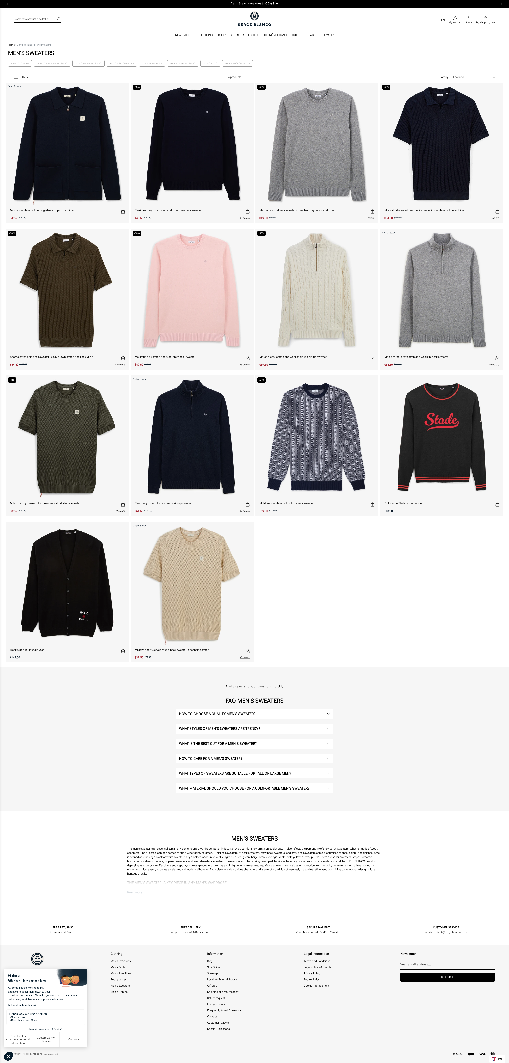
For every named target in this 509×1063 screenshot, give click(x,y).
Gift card (212, 985)
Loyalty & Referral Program (223, 979)
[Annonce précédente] (7, 4)
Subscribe (447, 977)
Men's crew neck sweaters (52, 63)
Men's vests (210, 63)
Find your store (216, 1004)
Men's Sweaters (120, 985)
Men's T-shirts (119, 991)
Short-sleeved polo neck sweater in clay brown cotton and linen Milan (51, 356)
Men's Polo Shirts (121, 973)
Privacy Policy (312, 973)
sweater (178, 857)
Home (11, 44)
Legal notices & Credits (317, 967)
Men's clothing (25, 44)
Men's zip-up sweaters (182, 63)
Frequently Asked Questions (224, 1010)
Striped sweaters (152, 63)
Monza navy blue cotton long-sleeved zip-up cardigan (42, 210)
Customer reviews (218, 1022)
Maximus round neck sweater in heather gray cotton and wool (296, 210)
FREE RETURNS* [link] (62, 927)
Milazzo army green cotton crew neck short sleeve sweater (45, 503)
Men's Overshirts (121, 961)
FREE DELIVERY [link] (191, 927)
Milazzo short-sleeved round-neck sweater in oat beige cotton (172, 649)
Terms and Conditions (317, 961)
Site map (212, 973)
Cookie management (316, 985)
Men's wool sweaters (237, 63)
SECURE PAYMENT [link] (318, 927)
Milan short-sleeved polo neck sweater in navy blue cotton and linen (424, 210)
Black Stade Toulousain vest (27, 649)
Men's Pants (118, 967)
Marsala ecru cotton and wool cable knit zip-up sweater (293, 356)
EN (500, 1059)
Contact (212, 1016)
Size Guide (213, 967)
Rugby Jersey (118, 979)
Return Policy (311, 979)
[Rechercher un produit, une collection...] (56, 19)
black (159, 857)
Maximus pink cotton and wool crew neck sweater (165, 356)
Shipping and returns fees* (223, 991)
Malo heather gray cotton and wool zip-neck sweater (416, 356)
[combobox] (37, 18)
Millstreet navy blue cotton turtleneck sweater (286, 503)
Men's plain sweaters (122, 63)
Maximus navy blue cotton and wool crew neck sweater (168, 210)
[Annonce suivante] (501, 4)
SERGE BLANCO (31, 1054)
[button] (206, 36)
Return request (216, 998)
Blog (210, 961)
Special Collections (218, 1028)
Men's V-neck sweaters (88, 63)
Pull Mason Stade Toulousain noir (404, 503)
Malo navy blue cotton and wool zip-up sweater (163, 503)
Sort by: (444, 77)
